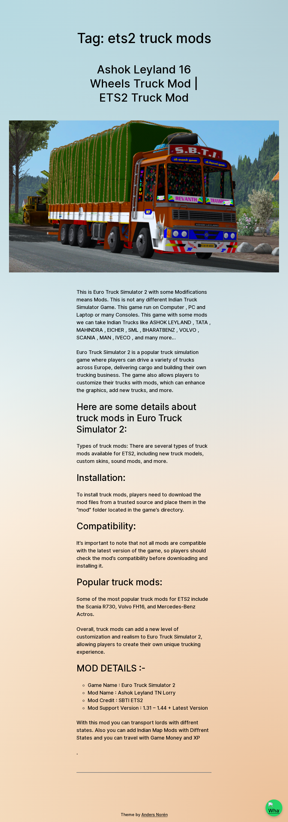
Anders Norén (154, 814)
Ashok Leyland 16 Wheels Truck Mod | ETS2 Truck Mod (144, 83)
